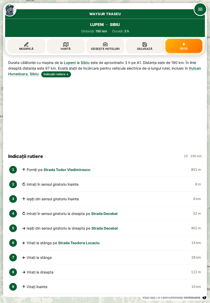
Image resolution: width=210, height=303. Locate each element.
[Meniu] (200, 9)
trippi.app (149, 297)
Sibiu (85, 62)
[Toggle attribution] (204, 297)
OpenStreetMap (172, 297)
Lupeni (70, 62)
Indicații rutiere (56, 74)
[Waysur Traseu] (9, 9)
